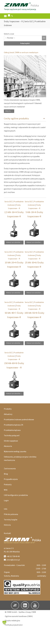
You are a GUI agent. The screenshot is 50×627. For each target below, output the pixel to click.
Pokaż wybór (25, 43)
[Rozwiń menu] (5, 16)
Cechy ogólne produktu (16, 118)
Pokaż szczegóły (13, 242)
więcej (8, 111)
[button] (9, 15)
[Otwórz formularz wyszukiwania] (12, 16)
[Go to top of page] (46, 623)
